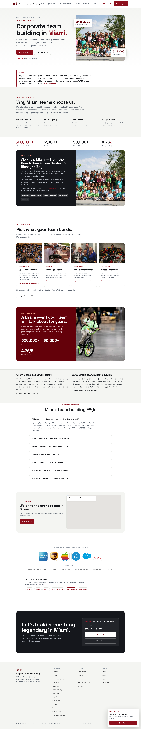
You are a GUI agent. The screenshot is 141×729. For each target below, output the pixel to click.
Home (43, 4)
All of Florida (71, 589)
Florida (33, 17)
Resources (86, 4)
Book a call (27, 521)
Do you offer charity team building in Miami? (70, 438)
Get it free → (123, 723)
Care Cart (48, 290)
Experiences (51, 4)
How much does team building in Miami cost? (70, 478)
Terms (90, 723)
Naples (46, 589)
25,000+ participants (108, 621)
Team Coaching (57, 690)
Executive (55, 697)
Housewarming (70, 290)
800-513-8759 (106, 679)
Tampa (38, 589)
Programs (55, 682)
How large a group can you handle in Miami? (70, 470)
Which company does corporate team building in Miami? (70, 419)
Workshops (55, 686)
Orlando (29, 589)
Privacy (85, 723)
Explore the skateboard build (84, 281)
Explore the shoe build (109, 281)
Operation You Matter (58, 715)
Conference (56, 700)
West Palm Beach (57, 589)
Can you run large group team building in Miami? (70, 446)
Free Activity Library (84, 682)
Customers (81, 675)
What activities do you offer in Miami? (70, 454)
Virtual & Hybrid (57, 708)
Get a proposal (121, 4)
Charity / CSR (56, 711)
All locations (83, 589)
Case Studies (82, 671)
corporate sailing (51, 188)
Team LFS (55, 693)
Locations (25, 17)
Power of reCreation (58, 290)
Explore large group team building (85, 391)
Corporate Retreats (64, 4)
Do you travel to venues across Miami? (70, 462)
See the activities (42, 52)
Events (54, 704)
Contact (104, 675)
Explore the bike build (54, 281)
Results (77, 4)
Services (55, 671)
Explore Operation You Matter (29, 283)
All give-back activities (27, 296)
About (96, 4)
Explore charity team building (28, 393)
